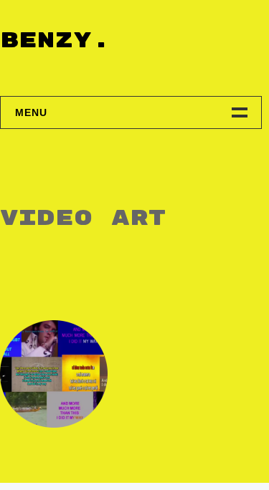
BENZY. (55, 40)
